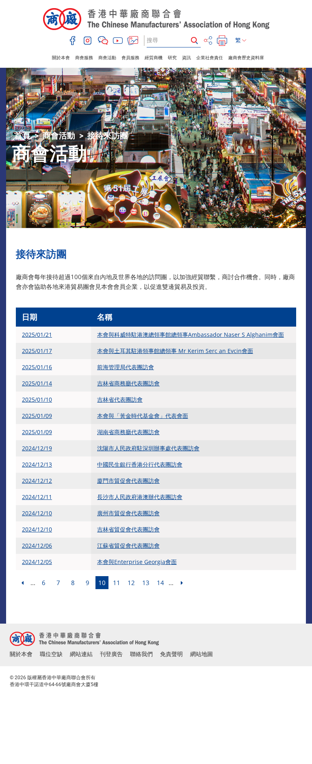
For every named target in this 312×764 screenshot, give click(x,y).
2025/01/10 (37, 399)
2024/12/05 (37, 562)
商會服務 (84, 57)
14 (160, 583)
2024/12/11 (37, 497)
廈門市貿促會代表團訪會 (128, 480)
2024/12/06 (37, 545)
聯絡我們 (141, 654)
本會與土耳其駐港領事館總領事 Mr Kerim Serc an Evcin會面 (175, 351)
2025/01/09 (37, 416)
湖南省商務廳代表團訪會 (128, 432)
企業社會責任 (209, 57)
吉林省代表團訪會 (120, 399)
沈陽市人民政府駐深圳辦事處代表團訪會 (148, 448)
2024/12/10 (37, 513)
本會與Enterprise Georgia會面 (137, 562)
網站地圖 (201, 654)
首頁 (22, 135)
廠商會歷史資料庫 (246, 57)
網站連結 (81, 654)
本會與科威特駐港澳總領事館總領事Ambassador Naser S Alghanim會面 (190, 334)
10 (102, 583)
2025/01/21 (37, 334)
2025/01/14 (37, 383)
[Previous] (22, 582)
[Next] (181, 582)
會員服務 (130, 57)
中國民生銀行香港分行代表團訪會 (139, 464)
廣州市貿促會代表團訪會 (128, 513)
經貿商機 (153, 57)
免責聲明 (171, 654)
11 (116, 583)
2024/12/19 (37, 448)
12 (131, 583)
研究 (172, 57)
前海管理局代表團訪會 (125, 367)
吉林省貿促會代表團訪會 (128, 529)
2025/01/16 (37, 367)
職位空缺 (51, 654)
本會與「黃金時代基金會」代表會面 (142, 416)
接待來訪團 (107, 135)
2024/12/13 (37, 464)
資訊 (186, 57)
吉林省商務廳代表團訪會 (128, 383)
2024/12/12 (37, 480)
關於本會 (61, 57)
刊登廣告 (111, 654)
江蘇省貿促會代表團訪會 (128, 545)
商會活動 (107, 57)
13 (146, 583)
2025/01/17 (37, 351)
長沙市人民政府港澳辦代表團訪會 (139, 497)
